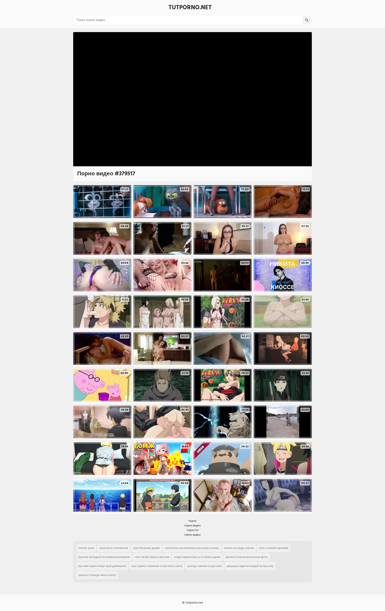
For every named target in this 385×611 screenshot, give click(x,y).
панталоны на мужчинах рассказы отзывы (192, 548)
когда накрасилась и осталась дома (197, 557)
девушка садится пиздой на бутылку (250, 566)
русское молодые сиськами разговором (104, 557)
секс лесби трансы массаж (152, 557)
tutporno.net (190, 7)
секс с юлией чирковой (273, 548)
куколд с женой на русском (204, 566)
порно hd (192, 530)
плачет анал (86, 548)
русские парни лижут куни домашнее (102, 566)
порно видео (192, 525)
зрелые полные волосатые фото (246, 557)
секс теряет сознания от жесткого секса (156, 566)
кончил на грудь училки (239, 548)
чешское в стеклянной (113, 548)
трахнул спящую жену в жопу (97, 575)
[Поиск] (307, 20)
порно (192, 521)
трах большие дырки (146, 548)
